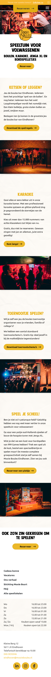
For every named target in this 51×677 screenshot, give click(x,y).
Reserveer (25, 66)
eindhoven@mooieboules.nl (18, 657)
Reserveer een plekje (18, 470)
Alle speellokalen (13, 593)
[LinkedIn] (17, 666)
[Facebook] (34, 666)
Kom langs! (12, 244)
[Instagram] (25, 666)
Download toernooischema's (22, 347)
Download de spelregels (20, 128)
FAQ (6, 589)
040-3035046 (10, 654)
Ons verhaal (10, 580)
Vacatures (9, 575)
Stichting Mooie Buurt (15, 584)
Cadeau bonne (11, 571)
